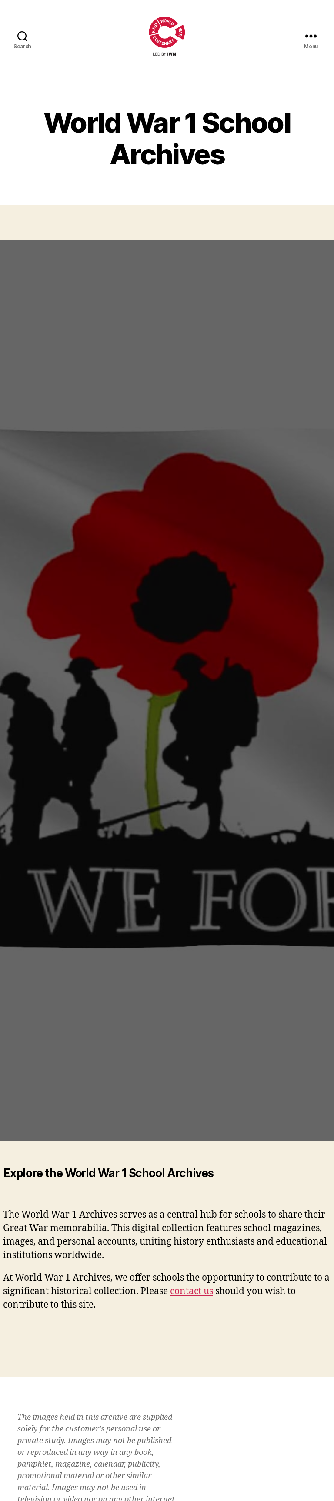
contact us (191, 1291)
